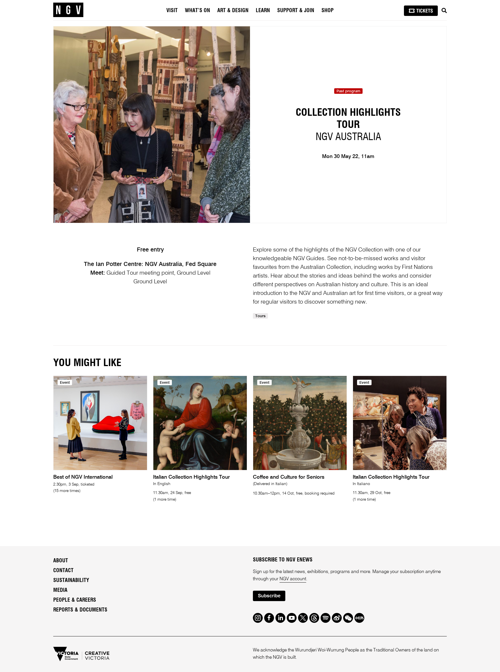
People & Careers (74, 600)
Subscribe (269, 596)
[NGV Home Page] (68, 10)
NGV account (293, 579)
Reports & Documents (80, 610)
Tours (260, 316)
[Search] (444, 10)
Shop (327, 10)
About (60, 560)
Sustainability (71, 580)
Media (60, 590)
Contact (63, 570)
